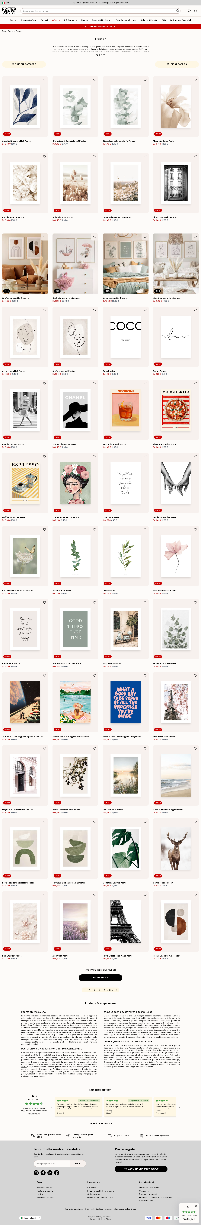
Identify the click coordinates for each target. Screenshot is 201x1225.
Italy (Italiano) (30, 1218)
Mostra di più (100, 977)
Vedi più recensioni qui (100, 1123)
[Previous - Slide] (51, 1106)
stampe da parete (35, 1057)
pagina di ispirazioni (83, 1069)
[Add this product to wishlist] (44, 79)
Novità (40, 1194)
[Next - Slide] (179, 1106)
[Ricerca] (177, 11)
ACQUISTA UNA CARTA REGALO (143, 1169)
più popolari (92, 1074)
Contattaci (144, 1191)
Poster (19, 31)
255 (111, 990)
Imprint (108, 1209)
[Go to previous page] (84, 990)
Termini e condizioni (74, 1209)
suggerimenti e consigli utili (40, 1071)
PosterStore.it (139, 1064)
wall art (94, 1057)
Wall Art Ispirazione (45, 1197)
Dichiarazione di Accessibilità (100, 1197)
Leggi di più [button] (100, 55)
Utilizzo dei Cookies (94, 1209)
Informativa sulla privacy (125, 1209)
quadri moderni (140, 1045)
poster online (164, 1064)
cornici (173, 1023)
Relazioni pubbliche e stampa (100, 1191)
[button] (189, 1213)
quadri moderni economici (138, 1057)
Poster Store (7, 31)
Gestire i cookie (146, 1200)
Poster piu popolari (45, 1191)
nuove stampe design (35, 1076)
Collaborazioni (93, 1194)
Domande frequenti (148, 1194)
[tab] (189, 11)
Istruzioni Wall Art (45, 1187)
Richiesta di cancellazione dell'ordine (155, 1197)
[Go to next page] (116, 990)
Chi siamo (91, 1187)
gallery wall (26, 1074)
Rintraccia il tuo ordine (149, 1187)
